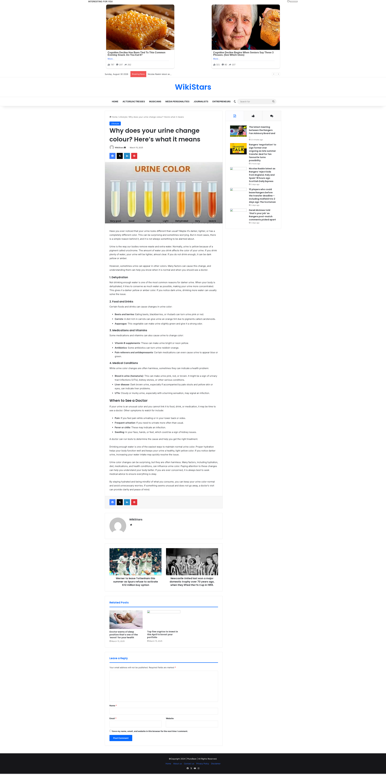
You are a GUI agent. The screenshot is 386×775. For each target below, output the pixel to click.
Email (112, 718)
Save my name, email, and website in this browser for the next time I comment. (150, 731)
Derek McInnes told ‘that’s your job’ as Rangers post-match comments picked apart (262, 215)
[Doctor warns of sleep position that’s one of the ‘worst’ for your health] (126, 619)
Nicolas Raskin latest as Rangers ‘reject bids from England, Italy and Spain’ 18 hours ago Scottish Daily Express (200, 74)
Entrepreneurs (221, 101)
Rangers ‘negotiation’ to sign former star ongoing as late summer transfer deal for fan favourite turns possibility (262, 152)
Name (113, 705)
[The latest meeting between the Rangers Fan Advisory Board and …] (238, 131)
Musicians (155, 101)
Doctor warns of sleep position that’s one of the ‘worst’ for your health (123, 634)
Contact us (189, 763)
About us (177, 763)
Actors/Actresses (134, 101)
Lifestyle (123, 117)
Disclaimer (216, 763)
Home (115, 101)
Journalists (201, 101)
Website (170, 718)
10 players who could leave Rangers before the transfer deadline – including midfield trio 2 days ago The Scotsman (262, 196)
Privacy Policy (202, 763)
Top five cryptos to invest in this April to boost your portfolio (162, 634)
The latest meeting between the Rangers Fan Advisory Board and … (262, 131)
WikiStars (119, 147)
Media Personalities (177, 101)
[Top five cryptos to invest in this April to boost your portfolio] (163, 619)
